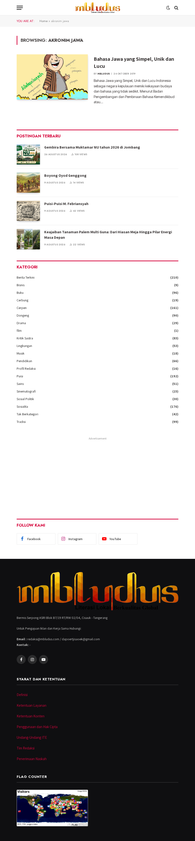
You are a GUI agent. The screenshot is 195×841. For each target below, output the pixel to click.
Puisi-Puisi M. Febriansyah (66, 203)
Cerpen (22, 308)
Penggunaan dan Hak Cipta (37, 726)
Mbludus (104, 73)
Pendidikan (24, 361)
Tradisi (21, 422)
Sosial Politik (25, 399)
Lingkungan (24, 346)
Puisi (20, 376)
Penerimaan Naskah (32, 759)
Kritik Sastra (25, 338)
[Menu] (20, 7)
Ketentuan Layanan (31, 705)
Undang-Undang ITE (32, 737)
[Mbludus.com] (97, 7)
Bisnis (20, 285)
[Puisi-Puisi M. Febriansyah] (28, 211)
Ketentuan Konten (30, 716)
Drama (21, 323)
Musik (20, 353)
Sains (20, 384)
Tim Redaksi (25, 748)
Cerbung (22, 300)
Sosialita (22, 406)
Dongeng (23, 315)
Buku (20, 292)
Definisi (22, 694)
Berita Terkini (25, 277)
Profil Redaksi (26, 368)
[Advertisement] (97, 475)
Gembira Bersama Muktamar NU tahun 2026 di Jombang (92, 147)
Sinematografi (26, 391)
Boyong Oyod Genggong (65, 175)
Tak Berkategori (27, 414)
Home (43, 21)
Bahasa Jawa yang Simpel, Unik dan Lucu (134, 62)
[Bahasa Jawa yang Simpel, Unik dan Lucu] (52, 76)
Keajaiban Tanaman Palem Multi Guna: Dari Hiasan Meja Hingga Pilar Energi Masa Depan (108, 234)
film (19, 330)
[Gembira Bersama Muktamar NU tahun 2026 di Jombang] (28, 154)
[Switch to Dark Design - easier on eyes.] (168, 8)
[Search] (175, 7)
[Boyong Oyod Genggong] (28, 183)
